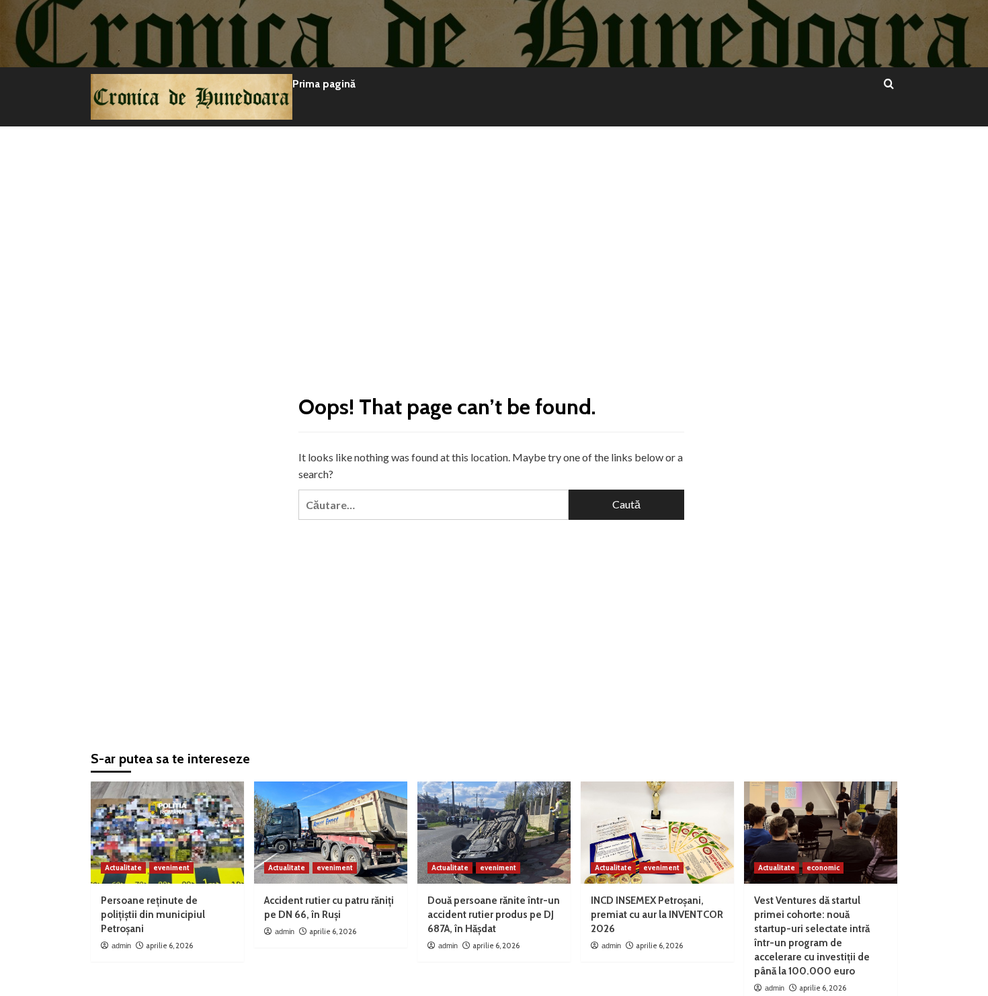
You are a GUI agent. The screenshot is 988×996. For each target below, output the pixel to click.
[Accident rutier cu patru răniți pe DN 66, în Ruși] (330, 832)
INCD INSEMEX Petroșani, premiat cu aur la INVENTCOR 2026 (657, 914)
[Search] (888, 84)
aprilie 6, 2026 (169, 945)
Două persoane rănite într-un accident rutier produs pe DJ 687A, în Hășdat (493, 914)
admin (121, 946)
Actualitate (123, 867)
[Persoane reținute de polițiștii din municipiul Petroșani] (167, 832)
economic (823, 867)
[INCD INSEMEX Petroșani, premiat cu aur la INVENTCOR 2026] (657, 832)
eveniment (171, 867)
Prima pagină (324, 83)
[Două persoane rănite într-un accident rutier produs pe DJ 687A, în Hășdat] (494, 832)
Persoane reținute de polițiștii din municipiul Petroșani (153, 914)
